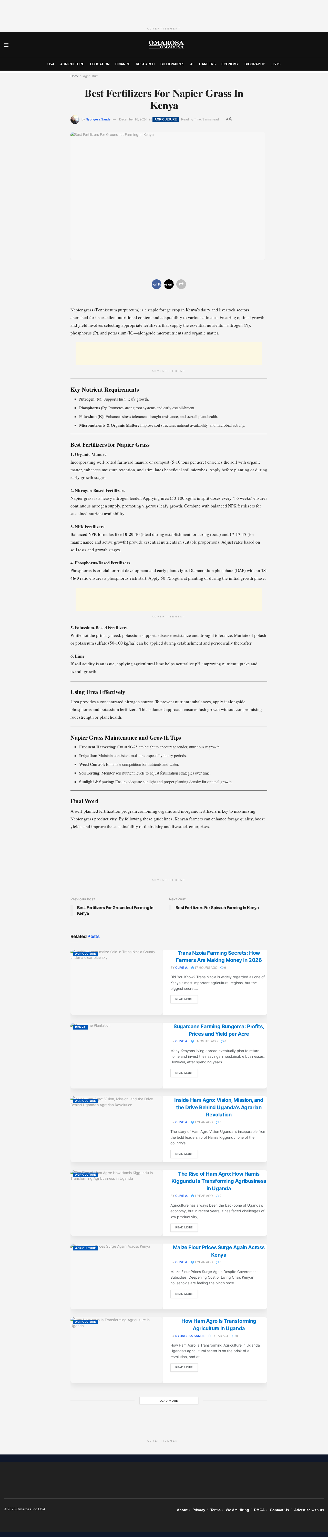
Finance (122, 64)
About (182, 1510)
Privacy (198, 1510)
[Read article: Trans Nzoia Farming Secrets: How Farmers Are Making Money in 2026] (116, 982)
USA (51, 64)
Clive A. (181, 968)
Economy (230, 64)
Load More (168, 1400)
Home (74, 76)
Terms (215, 1510)
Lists (276, 64)
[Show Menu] (6, 45)
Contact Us (279, 1510)
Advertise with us (309, 1510)
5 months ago (206, 1041)
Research (145, 64)
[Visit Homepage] (166, 44)
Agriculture (72, 64)
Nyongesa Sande (98, 119)
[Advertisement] (164, 11)
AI (191, 64)
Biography (254, 64)
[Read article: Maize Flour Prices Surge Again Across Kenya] (116, 1276)
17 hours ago (205, 968)
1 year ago (203, 1122)
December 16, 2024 (133, 119)
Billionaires (172, 64)
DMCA (259, 1510)
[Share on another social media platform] (181, 284)
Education (100, 64)
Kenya (80, 1027)
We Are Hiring (237, 1510)
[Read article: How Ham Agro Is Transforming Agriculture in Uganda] (116, 1350)
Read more (186, 999)
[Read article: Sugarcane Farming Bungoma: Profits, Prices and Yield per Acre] (116, 1055)
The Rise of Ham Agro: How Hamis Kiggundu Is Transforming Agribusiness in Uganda (218, 1181)
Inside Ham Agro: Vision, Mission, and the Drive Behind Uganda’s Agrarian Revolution (218, 1107)
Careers (207, 64)
